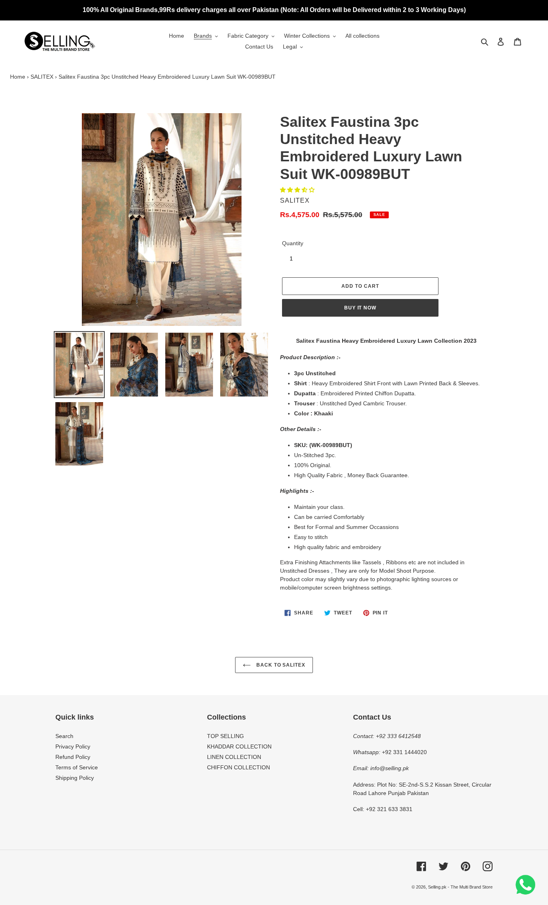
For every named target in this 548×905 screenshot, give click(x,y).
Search (64, 736)
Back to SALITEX (280, 665)
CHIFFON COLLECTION (238, 767)
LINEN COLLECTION (234, 757)
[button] (298, 190)
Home (17, 76)
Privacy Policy (72, 746)
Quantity (292, 243)
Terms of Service (76, 767)
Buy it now (360, 308)
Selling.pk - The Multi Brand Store (460, 887)
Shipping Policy (74, 778)
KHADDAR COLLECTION (239, 746)
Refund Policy (72, 757)
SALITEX (41, 76)
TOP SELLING (225, 736)
